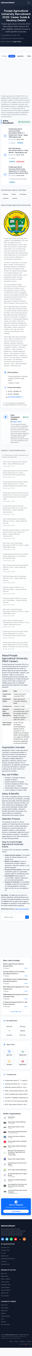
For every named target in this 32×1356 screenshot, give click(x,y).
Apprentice (20, 56)
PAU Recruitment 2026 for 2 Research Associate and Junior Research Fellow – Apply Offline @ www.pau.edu (16, 533)
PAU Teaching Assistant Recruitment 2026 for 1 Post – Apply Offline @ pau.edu (15, 567)
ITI (9, 1030)
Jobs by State (5, 1282)
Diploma (22, 1030)
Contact (29, 1341)
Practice (3, 1321)
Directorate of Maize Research (17, 1179)
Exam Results (4, 1307)
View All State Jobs (16, 1011)
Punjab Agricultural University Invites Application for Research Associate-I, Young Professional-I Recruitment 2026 (16, 496)
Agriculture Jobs (5, 1284)
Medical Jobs (4, 1293)
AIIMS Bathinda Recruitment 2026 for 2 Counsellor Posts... (15, 995)
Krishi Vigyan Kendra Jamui (16, 1126)
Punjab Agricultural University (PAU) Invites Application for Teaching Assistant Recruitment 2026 (18, 170)
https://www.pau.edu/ (22, 909)
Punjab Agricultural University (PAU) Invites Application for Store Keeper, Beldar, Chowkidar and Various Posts (16, 644)
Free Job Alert (5, 1295)
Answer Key (4, 1310)
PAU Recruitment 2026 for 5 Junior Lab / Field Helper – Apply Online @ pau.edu (15, 600)
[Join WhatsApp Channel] (11, 1239)
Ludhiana (5, 194)
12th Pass (23, 1026)
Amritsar (14, 198)
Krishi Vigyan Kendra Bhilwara (17, 1122)
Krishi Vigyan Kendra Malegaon (17, 1169)
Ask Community (5, 1324)
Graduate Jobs (5, 1264)
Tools (2, 1319)
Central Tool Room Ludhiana (16, 1136)
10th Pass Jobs (5, 1247)
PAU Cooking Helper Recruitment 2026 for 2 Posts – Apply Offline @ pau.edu (15, 521)
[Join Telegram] (6, 1239)
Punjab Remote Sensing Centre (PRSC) (17, 1163)
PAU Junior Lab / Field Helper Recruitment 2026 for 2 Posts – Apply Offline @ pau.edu (16, 545)
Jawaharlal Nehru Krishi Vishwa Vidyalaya (17, 1191)
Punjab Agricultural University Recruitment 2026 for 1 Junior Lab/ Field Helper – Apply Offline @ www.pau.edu (15, 509)
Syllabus (3, 1313)
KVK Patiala (11, 1117)
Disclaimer (22, 1341)
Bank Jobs (4, 1273)
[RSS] (24, 1239)
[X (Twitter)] (20, 1239)
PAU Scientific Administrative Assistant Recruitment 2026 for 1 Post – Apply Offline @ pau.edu (16, 622)
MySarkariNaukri (8, 2)
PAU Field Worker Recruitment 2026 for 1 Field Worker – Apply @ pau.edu (18, 150)
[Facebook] (2, 1239)
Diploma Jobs (5, 1256)
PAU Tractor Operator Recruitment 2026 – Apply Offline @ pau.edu (15, 463)
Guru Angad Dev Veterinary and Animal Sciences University (17, 1185)
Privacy (16, 1341)
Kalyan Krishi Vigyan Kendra (16, 1159)
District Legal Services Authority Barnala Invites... (13, 965)
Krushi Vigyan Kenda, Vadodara (17, 1141)
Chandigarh (23, 194)
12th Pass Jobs (5, 1250)
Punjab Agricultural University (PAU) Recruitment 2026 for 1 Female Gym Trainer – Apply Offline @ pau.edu (18, 133)
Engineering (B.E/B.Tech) (8, 1258)
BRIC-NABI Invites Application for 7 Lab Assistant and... (16, 988)
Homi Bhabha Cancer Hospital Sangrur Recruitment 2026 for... (15, 980)
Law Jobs (3, 1261)
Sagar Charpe (17, 422)
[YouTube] (15, 1239)
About (11, 1341)
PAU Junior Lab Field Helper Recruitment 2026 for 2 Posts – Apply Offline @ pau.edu (16, 611)
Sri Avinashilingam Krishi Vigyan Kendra (17, 1174)
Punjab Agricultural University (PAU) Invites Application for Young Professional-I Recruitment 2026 (15, 473)
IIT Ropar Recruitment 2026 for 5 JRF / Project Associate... (15, 1003)
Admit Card (4, 1305)
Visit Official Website (15, 397)
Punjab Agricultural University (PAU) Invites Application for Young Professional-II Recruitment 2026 (15, 633)
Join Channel (16, 1211)
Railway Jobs (4, 1276)
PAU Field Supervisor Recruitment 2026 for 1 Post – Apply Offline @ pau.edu (14, 578)
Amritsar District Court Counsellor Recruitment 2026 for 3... (14, 972)
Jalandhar (5, 198)
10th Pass (9, 1026)
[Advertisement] (16, 76)
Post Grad (23, 1035)
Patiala (14, 194)
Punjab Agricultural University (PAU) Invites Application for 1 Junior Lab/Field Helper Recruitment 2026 (15, 484)
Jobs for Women (5, 1290)
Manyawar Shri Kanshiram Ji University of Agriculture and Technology (16, 1152)
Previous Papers (5, 1316)
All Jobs (12, 56)
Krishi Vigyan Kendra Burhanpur (17, 1131)
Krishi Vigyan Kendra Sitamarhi (17, 1146)
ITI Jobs (3, 1253)
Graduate (9, 1035)
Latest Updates (5, 1287)
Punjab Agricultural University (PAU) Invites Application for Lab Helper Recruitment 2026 (15, 556)
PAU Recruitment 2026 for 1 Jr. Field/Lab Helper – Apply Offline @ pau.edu (14, 589)
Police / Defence (5, 1279)
